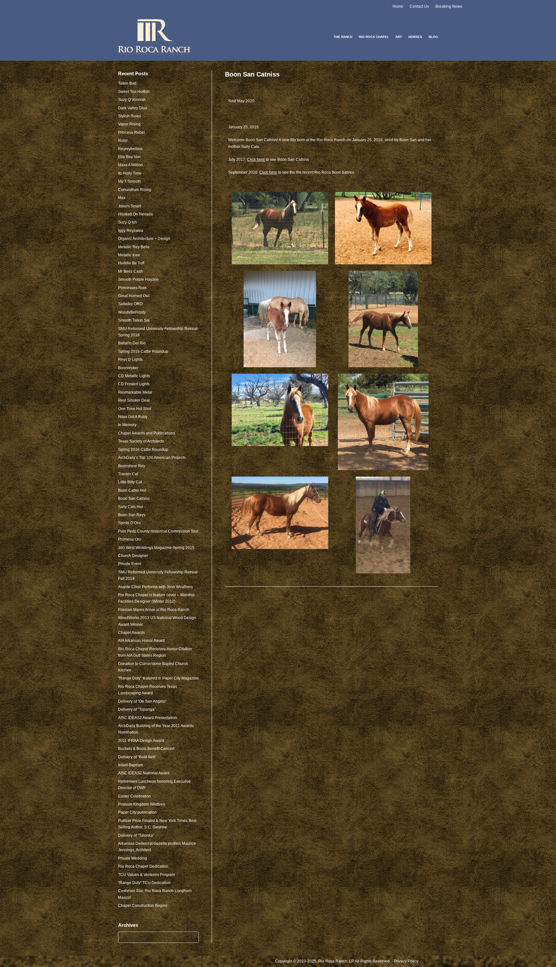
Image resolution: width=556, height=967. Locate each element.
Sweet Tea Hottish (134, 91)
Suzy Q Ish (127, 222)
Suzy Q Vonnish (132, 99)
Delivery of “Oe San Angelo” (142, 701)
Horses (415, 37)
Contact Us (419, 6)
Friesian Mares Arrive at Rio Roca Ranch (153, 609)
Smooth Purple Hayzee (138, 279)
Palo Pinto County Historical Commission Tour (158, 531)
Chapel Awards (131, 632)
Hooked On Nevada (135, 214)
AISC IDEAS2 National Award (144, 773)
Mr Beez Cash (130, 271)
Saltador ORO (130, 304)
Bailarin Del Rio (132, 343)
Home (398, 6)
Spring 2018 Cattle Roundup (143, 351)
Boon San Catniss (134, 498)
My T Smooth (129, 181)
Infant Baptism (130, 765)
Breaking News (448, 6)
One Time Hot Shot (134, 408)
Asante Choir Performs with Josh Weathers (155, 587)
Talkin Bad (127, 83)
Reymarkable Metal (135, 392)
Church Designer (133, 555)
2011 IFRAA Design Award (141, 740)
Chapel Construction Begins (142, 905)
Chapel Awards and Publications (146, 433)
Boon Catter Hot (132, 490)
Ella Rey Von (129, 157)
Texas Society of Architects (141, 441)
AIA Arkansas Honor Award (141, 640)
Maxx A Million (130, 165)
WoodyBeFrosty (132, 312)
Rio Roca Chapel (374, 37)
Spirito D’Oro (129, 523)
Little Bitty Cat (130, 482)
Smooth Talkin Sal (134, 320)
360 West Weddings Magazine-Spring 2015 (156, 547)
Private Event (129, 563)
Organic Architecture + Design (144, 238)
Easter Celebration (134, 796)
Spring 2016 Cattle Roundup (143, 449)
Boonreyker (128, 368)
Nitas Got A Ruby (132, 417)
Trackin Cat (128, 474)
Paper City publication (137, 812)
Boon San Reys (131, 515)
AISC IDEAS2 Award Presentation (147, 718)
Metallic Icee (129, 255)
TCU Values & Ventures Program (146, 874)
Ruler (123, 140)
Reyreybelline (130, 149)
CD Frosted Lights (134, 384)
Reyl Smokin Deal (134, 400)
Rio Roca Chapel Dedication (143, 866)
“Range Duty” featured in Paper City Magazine (158, 678)
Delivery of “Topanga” (137, 709)
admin (234, 81)
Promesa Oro (129, 539)
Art (398, 37)
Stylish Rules (129, 116)
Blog (433, 37)
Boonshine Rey (131, 466)
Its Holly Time (130, 173)
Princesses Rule (132, 288)
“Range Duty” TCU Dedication (144, 882)
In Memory (127, 425)
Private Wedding (132, 858)
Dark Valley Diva (132, 108)
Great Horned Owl (134, 296)
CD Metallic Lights (134, 376)
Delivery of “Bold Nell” (137, 757)
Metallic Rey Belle (134, 247)
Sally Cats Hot (130, 507)
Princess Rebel (131, 132)
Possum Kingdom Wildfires (141, 804)
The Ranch (343, 37)
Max (121, 198)
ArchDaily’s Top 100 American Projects (152, 457)
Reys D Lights (130, 359)
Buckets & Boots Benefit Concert (146, 748)
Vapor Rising (129, 124)
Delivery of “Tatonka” (136, 835)
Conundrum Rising (134, 189)
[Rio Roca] (155, 37)
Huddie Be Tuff (131, 263)
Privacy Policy (406, 961)
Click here (256, 159)
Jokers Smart (129, 206)
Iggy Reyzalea (130, 230)
